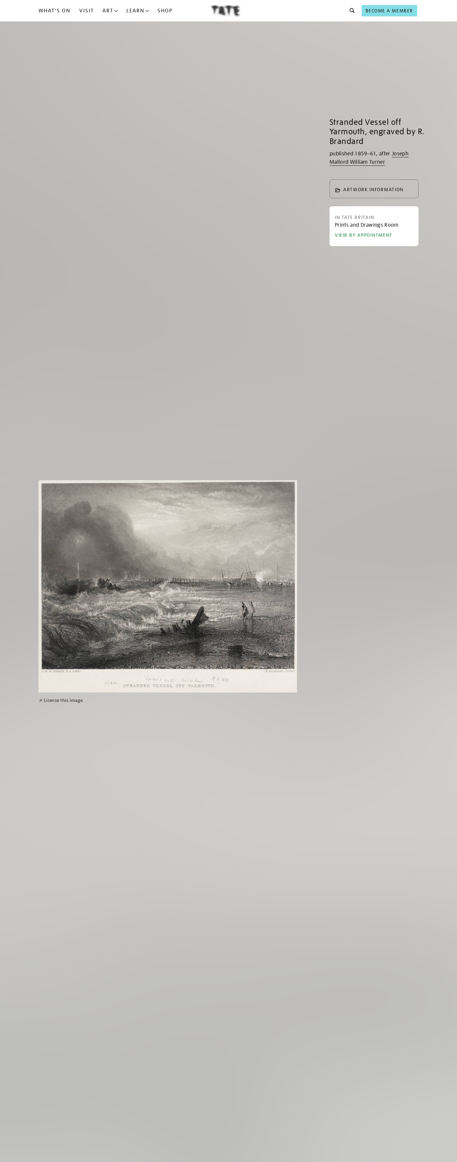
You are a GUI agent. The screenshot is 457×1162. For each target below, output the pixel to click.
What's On (54, 10)
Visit (86, 10)
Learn (135, 10)
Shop (165, 10)
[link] (60, 700)
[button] (350, 10)
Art (107, 10)
